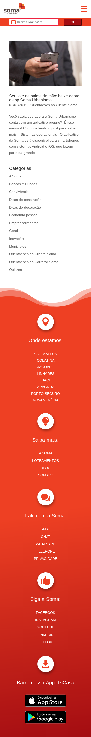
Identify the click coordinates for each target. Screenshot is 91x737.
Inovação (16, 238)
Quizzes (15, 270)
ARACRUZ (45, 387)
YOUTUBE (45, 627)
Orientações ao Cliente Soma (53, 105)
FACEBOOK (45, 613)
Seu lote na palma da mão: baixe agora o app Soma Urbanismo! (44, 98)
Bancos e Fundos (23, 184)
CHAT (45, 537)
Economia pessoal (23, 215)
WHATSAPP (45, 544)
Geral (13, 231)
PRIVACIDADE (45, 559)
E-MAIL (46, 529)
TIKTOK (45, 642)
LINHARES (45, 374)
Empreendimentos (23, 223)
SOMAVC (45, 475)
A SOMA (45, 453)
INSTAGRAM (45, 620)
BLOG (46, 468)
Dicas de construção (25, 200)
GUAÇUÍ (45, 380)
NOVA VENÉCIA (45, 400)
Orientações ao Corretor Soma (33, 262)
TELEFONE (45, 551)
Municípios (17, 246)
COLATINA (45, 360)
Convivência (19, 192)
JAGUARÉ (45, 367)
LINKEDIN (45, 635)
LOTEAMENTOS (45, 461)
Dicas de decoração (25, 207)
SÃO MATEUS (45, 354)
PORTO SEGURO (45, 394)
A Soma (15, 176)
